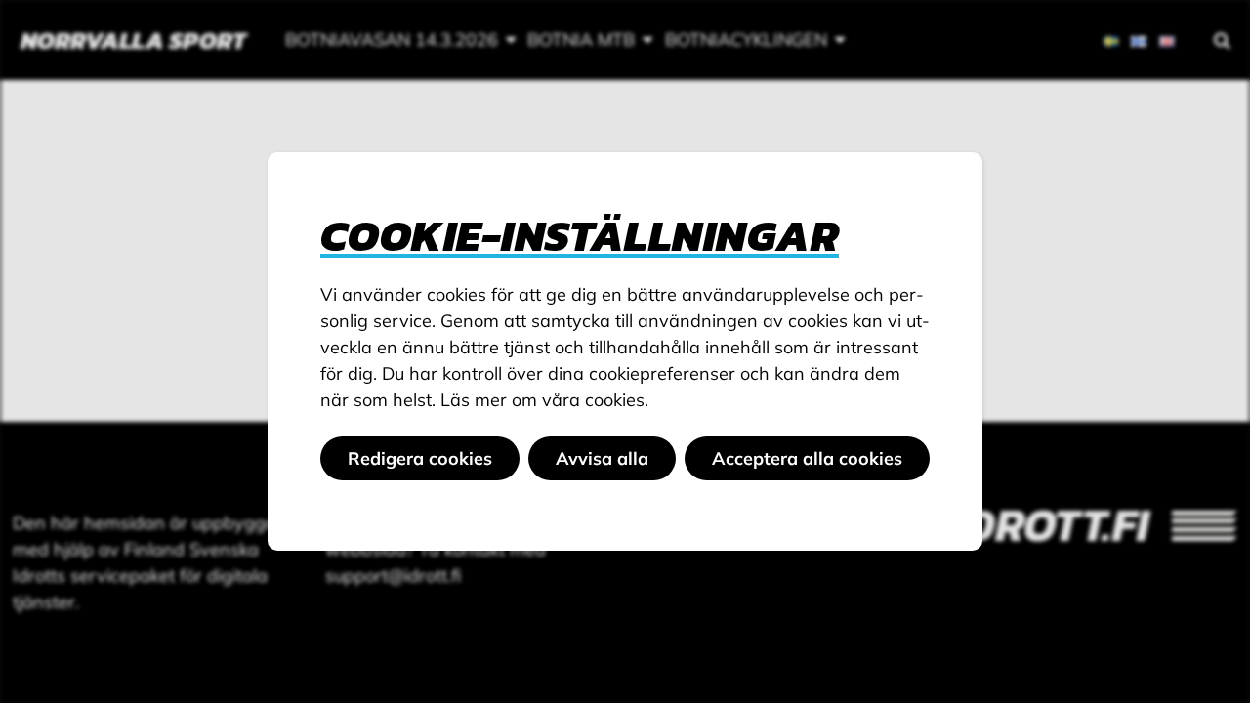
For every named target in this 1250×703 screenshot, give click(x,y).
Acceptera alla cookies (807, 458)
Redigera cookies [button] (420, 458)
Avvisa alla (602, 458)
